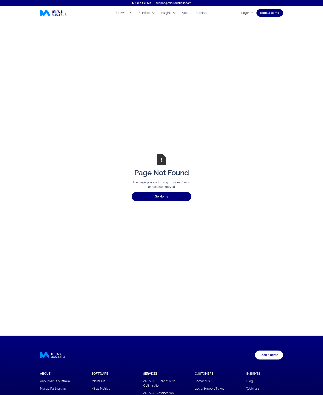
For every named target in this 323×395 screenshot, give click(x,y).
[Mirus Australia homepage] (69, 13)
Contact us (202, 381)
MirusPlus (98, 381)
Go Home (161, 196)
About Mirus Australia (55, 381)
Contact (201, 13)
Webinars (252, 388)
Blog (249, 381)
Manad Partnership (53, 388)
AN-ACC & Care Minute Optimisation (159, 383)
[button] (124, 13)
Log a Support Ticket (209, 388)
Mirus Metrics (101, 388)
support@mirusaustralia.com (173, 2)
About (186, 13)
